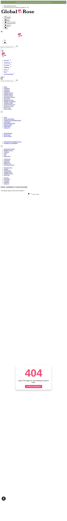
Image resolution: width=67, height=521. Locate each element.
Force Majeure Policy (9, 123)
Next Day (6, 178)
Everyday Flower (8, 95)
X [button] (1, 78)
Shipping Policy (8, 125)
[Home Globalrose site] (18, 14)
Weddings (6, 182)
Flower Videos (8, 109)
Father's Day (7, 156)
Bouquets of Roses (9, 100)
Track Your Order (11, 23)
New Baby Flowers (9, 165)
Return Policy (7, 126)
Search (8, 17)
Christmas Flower (8, 92)
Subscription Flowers (9, 97)
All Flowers (7, 179)
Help (8, 20)
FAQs (5, 117)
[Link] (17, 47)
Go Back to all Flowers (33, 386)
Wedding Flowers (8, 173)
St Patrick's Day (8, 167)
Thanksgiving (7, 170)
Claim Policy (7, 122)
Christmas (6, 152)
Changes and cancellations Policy (12, 120)
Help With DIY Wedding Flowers (12, 141)
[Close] (2, 51)
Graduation (7, 160)
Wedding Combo (8, 103)
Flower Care (7, 107)
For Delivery (17, 7)
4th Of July (7, 175)
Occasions (6, 180)
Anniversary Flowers (9, 149)
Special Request (8, 133)
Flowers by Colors (8, 106)
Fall (5, 155)
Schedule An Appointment (11, 143)
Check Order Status (9, 119)
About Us (6, 183)
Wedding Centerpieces (10, 101)
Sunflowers (7, 88)
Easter (5, 153)
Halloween (7, 162)
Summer (6, 169)
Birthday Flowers (8, 94)
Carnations (6, 90)
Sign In (8, 25)
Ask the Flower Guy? (9, 104)
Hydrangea (7, 91)
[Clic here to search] (17, 81)
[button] (5, 41)
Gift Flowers (7, 159)
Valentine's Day (8, 172)
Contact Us (7, 127)
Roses (5, 87)
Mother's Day (7, 163)
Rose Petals (7, 98)
